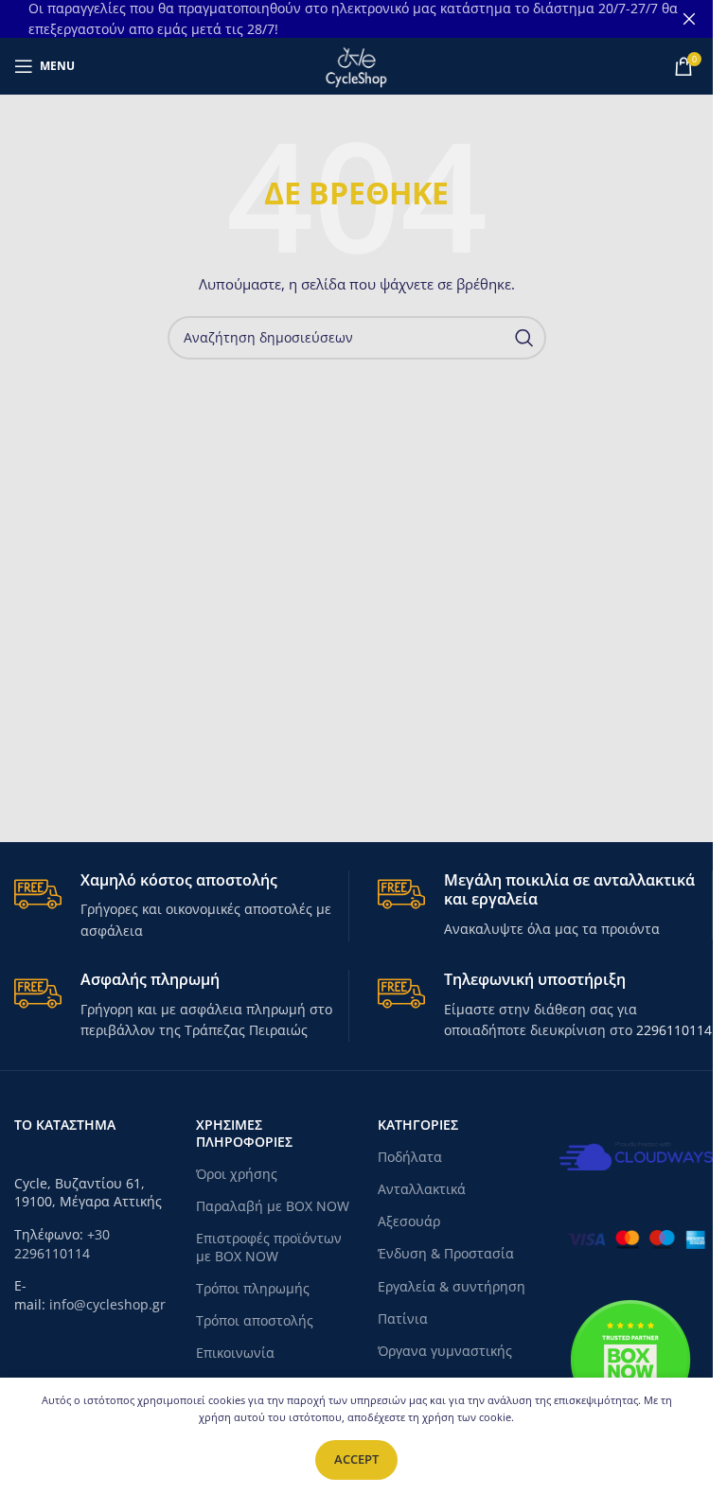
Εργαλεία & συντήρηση (451, 1286)
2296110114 (674, 1030)
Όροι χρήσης (236, 1174)
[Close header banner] (689, 19)
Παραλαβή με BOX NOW (272, 1206)
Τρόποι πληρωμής (253, 1288)
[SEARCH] (524, 338)
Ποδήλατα (410, 1157)
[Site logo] (356, 65)
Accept (356, 1459)
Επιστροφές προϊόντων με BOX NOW (269, 1246)
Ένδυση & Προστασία (446, 1253)
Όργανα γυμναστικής (445, 1351)
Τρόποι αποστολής (254, 1320)
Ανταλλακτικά (422, 1189)
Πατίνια (403, 1318)
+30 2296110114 (62, 1243)
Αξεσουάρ (409, 1221)
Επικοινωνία (235, 1353)
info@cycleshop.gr (107, 1304)
